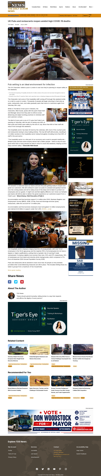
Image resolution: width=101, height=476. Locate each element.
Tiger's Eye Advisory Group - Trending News (18, 364)
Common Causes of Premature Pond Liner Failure (33, 16)
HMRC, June (46, 209)
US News (45, 7)
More (90, 7)
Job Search (34, 454)
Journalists (34, 450)
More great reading (14, 270)
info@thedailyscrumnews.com (61, 454)
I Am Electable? (82, 7)
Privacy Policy (12, 457)
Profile (10, 450)
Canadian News (36, 7)
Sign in (90, 15)
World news (53, 7)
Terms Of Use (12, 454)
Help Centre (79, 450)
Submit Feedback (81, 454)
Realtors (67, 7)
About (74, 7)
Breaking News (77, 397)
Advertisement (35, 457)
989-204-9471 (57, 456)
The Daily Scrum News (18, 10)
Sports (61, 7)
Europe (17, 24)
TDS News (20, 293)
